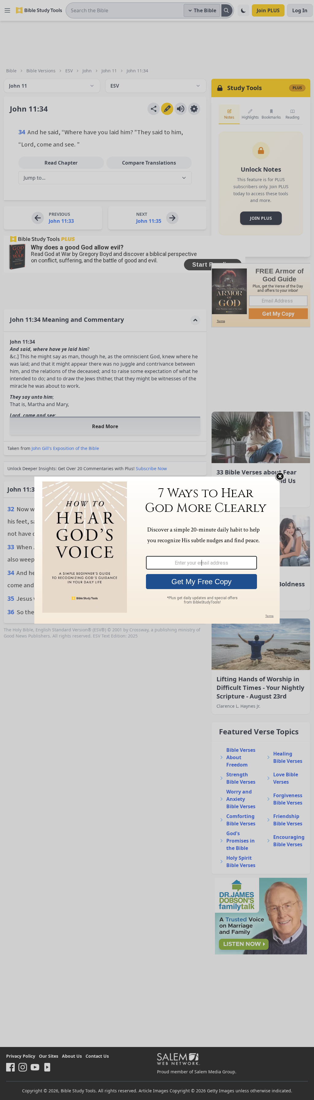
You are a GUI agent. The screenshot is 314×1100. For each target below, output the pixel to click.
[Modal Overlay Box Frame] (157, 550)
